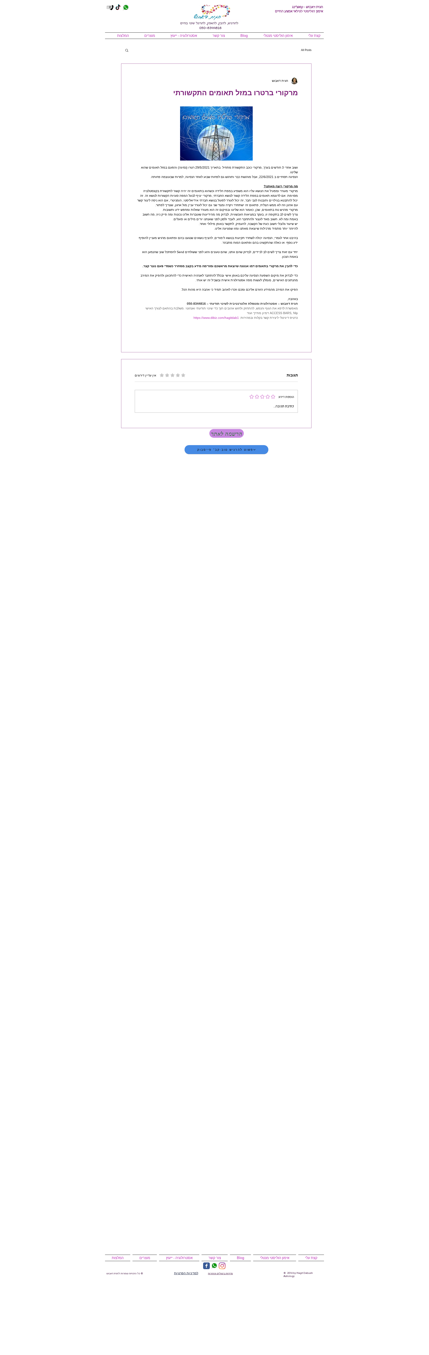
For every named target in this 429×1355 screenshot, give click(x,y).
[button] (127, 50)
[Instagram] (222, 1265)
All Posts (306, 50)
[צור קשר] (110, 7)
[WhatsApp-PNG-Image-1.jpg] (125, 7)
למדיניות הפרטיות (186, 1273)
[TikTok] (118, 7)
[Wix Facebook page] (206, 1265)
